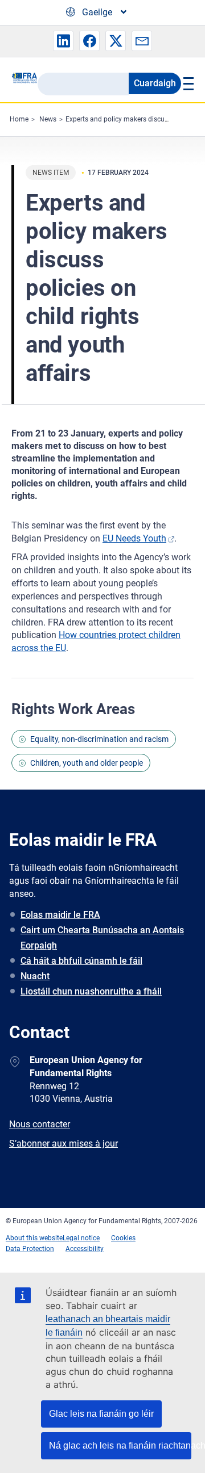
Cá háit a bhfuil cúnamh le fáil (81, 960)
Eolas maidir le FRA (60, 914)
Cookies (123, 1238)
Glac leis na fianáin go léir (101, 1414)
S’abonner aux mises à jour (63, 1143)
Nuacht (35, 976)
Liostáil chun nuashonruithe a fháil (91, 991)
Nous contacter (39, 1124)
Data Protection (30, 1249)
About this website (34, 1238)
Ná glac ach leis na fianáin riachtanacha (120, 1445)
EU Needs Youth (134, 538)
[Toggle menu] (187, 83)
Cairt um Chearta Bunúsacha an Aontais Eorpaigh (102, 938)
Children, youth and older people (86, 762)
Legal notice (81, 1238)
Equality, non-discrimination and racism (99, 739)
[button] (63, 41)
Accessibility (84, 1249)
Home (19, 119)
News (47, 119)
